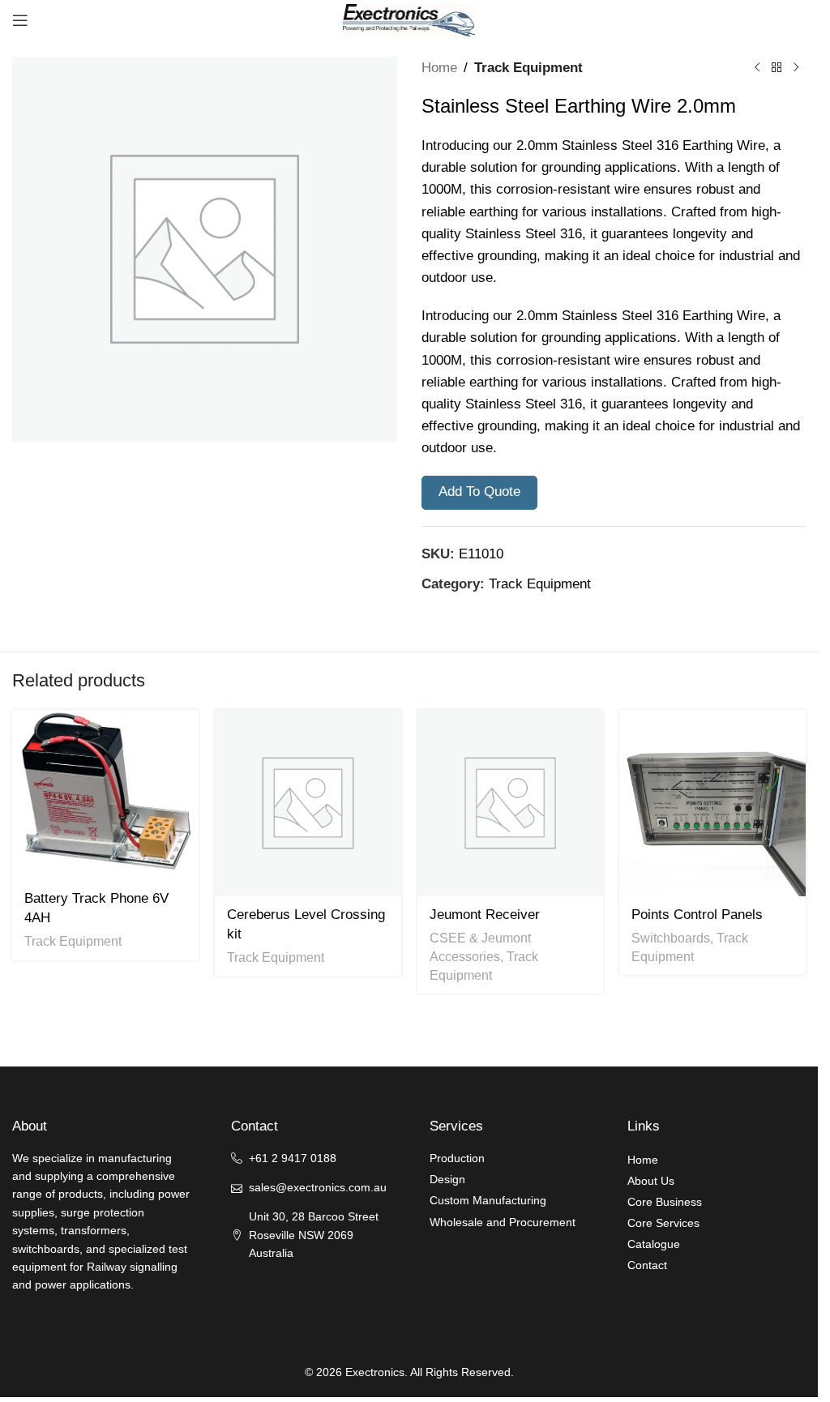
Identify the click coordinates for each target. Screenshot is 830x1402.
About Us (650, 1180)
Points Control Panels (697, 914)
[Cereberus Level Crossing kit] (308, 803)
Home (439, 67)
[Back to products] (776, 68)
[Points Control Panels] (712, 803)
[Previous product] (757, 68)
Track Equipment (528, 67)
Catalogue (653, 1243)
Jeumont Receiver (485, 914)
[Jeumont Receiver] (510, 803)
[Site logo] (409, 19)
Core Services (663, 1222)
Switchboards (670, 937)
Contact (647, 1265)
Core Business (664, 1201)
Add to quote (479, 491)
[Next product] (796, 68)
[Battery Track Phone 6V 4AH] (105, 795)
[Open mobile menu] (20, 20)
